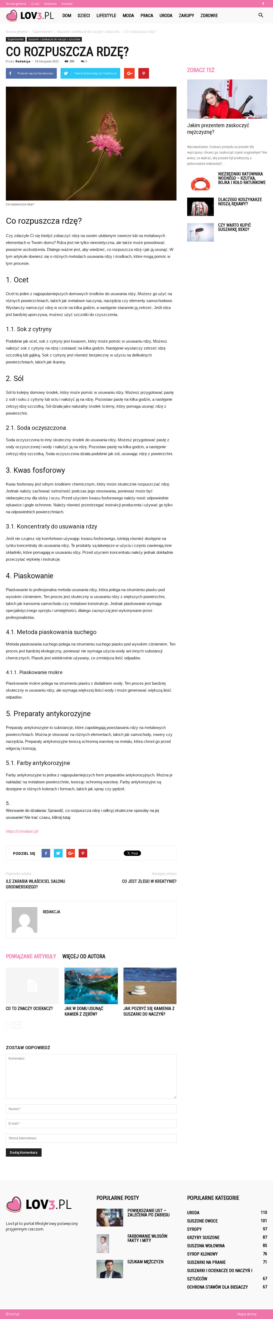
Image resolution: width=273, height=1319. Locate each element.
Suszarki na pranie (206, 1262)
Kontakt (67, 4)
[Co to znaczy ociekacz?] (32, 986)
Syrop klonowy (202, 1254)
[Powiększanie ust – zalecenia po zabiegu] (110, 1217)
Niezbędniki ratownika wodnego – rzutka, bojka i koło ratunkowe (242, 178)
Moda (128, 15)
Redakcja (22, 61)
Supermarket (15, 39)
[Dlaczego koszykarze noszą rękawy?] (200, 207)
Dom (66, 15)
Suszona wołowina (206, 1245)
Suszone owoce (202, 1221)
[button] (260, 15)
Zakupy (186, 15)
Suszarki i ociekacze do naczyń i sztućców (54, 39)
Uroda (166, 15)
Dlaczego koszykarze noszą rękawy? (240, 201)
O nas (35, 4)
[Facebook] (263, 3)
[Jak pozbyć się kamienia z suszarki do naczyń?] (149, 986)
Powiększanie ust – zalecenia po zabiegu (148, 1212)
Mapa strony (247, 1314)
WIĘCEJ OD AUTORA (83, 956)
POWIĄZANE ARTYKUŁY (31, 956)
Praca (146, 15)
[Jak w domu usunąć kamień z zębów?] (91, 986)
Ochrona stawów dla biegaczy (217, 1287)
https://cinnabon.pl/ (22, 831)
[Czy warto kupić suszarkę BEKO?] (200, 232)
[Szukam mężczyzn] (110, 1269)
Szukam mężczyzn (145, 1261)
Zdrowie (209, 15)
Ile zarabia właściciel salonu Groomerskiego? (35, 884)
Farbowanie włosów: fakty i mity (147, 1238)
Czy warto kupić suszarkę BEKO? (234, 227)
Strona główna (16, 4)
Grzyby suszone (203, 1237)
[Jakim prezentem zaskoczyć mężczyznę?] (227, 99)
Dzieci (84, 15)
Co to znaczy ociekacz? (29, 1008)
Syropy (194, 1229)
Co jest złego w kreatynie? (149, 881)
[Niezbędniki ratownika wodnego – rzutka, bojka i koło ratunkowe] (200, 181)
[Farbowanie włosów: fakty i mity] (103, 1243)
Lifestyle (106, 15)
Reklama (50, 4)
